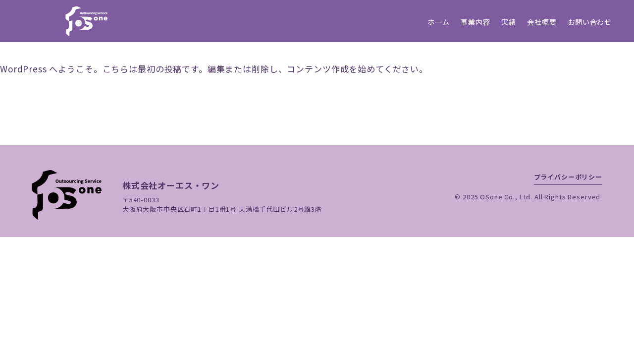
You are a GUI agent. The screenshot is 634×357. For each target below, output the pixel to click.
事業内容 (475, 22)
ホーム (438, 22)
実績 (508, 22)
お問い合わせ (590, 22)
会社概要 (541, 22)
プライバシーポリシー (568, 176)
